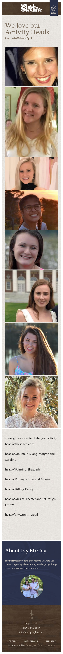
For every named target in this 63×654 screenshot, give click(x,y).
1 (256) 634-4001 (31, 628)
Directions (31, 641)
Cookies (21, 645)
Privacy (11, 645)
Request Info (31, 623)
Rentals (12, 641)
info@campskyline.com (31, 632)
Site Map (51, 641)
